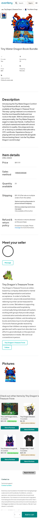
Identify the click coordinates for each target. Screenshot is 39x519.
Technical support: (7, 484)
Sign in (30, 3)
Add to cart (29, 514)
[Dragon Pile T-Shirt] (29, 449)
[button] (20, 3)
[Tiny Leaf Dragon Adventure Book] (10, 416)
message (18, 227)
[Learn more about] (8, 251)
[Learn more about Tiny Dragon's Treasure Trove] (8, 275)
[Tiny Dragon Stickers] (29, 417)
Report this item (29, 472)
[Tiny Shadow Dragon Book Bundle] (10, 448)
